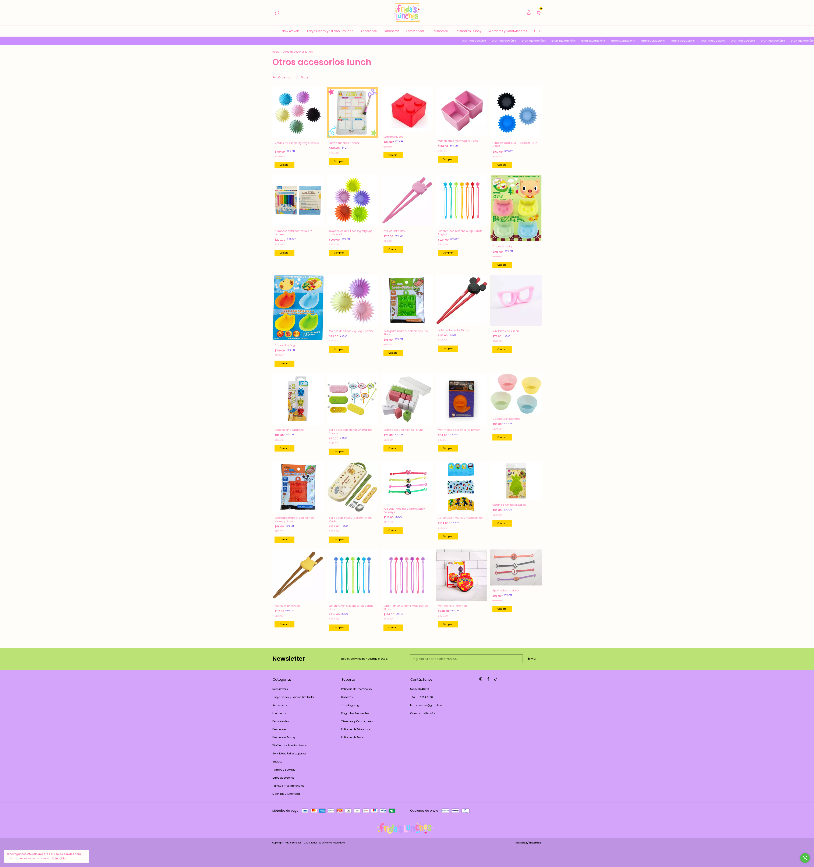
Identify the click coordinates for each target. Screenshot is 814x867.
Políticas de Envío (352, 737)
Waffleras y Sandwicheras (508, 31)
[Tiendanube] (528, 843)
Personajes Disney (468, 31)
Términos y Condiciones (357, 721)
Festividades (415, 31)
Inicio (275, 51)
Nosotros (347, 697)
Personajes (440, 31)
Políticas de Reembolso (356, 689)
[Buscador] (277, 13)
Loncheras (391, 31)
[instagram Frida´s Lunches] (480, 679)
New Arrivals (290, 31)
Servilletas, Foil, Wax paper (289, 753)
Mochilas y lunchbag (286, 794)
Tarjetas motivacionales (288, 786)
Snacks (277, 761)
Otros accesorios (283, 777)
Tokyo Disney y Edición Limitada (330, 31)
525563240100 (419, 689)
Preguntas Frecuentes (355, 713)
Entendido (59, 858)
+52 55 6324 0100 (421, 697)
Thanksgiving (350, 705)
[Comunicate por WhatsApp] (805, 858)
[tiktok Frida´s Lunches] (495, 679)
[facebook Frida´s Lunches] (488, 679)
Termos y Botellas (283, 769)
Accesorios (369, 31)
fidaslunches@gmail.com (427, 705)
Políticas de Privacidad (356, 729)
